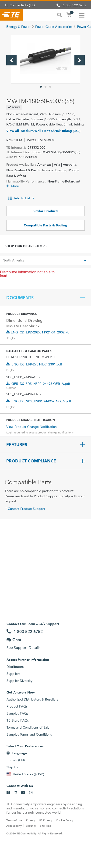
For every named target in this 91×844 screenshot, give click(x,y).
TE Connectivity (11, 15)
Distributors (15, 667)
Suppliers (13, 674)
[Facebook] (8, 793)
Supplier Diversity (19, 681)
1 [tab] (41, 87)
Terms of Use (14, 820)
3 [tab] (50, 87)
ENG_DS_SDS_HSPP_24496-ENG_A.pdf (41, 401)
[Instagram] (30, 793)
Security (31, 825)
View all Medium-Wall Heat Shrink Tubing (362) (43, 131)
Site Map (45, 825)
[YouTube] (23, 793)
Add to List (22, 198)
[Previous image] (11, 60)
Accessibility (14, 825)
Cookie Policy (64, 820)
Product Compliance (31, 461)
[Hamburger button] (81, 14)
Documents (20, 297)
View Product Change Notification (31, 427)
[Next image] (79, 60)
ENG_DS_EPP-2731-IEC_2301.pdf (36, 364)
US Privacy (45, 820)
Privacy (30, 820)
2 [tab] (45, 87)
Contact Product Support (26, 509)
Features (16, 444)
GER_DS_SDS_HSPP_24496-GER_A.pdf (40, 384)
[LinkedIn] (15, 793)
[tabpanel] (45, 59)
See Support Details (23, 647)
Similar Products (45, 211)
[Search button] (59, 14)
